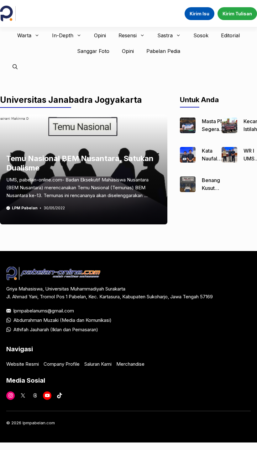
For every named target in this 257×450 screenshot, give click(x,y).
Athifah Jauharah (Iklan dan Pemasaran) (55, 329)
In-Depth (62, 35)
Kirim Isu (199, 13)
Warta (24, 35)
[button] (15, 67)
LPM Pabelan (25, 208)
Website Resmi (22, 364)
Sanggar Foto (93, 51)
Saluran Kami (98, 364)
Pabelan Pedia (163, 51)
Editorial (230, 35)
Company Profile (62, 364)
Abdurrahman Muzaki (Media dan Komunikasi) (62, 320)
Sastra (165, 35)
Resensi (127, 35)
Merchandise (130, 364)
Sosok (200, 35)
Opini (100, 35)
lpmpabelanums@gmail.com (43, 311)
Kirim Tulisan (237, 13)
